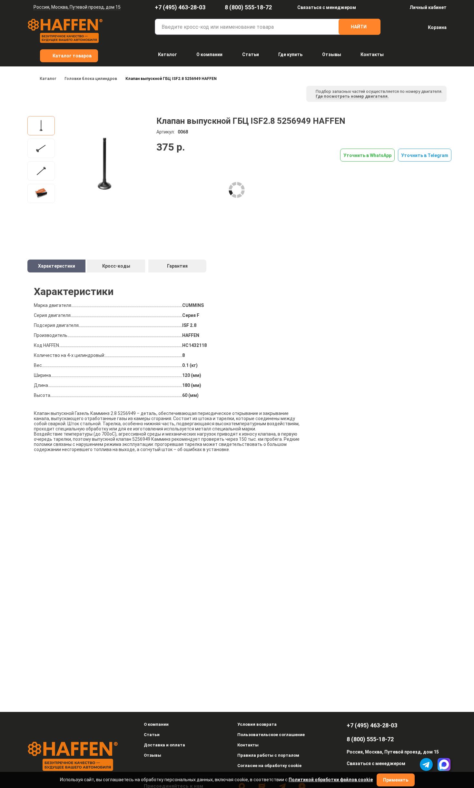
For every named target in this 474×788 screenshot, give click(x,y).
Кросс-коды (116, 266)
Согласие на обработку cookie (269, 765)
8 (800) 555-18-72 (248, 7)
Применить (395, 780)
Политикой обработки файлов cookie (331, 779)
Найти (359, 26)
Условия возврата (257, 724)
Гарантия (177, 266)
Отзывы (331, 54)
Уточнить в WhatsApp (367, 155)
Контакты (372, 54)
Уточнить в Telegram (424, 155)
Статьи (250, 54)
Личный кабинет (428, 7)
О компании (209, 54)
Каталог (167, 54)
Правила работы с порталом (268, 755)
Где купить (290, 54)
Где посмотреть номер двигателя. (352, 96)
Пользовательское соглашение (271, 734)
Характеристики (56, 266)
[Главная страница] (29, 78)
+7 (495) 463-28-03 (180, 7)
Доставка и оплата (164, 745)
